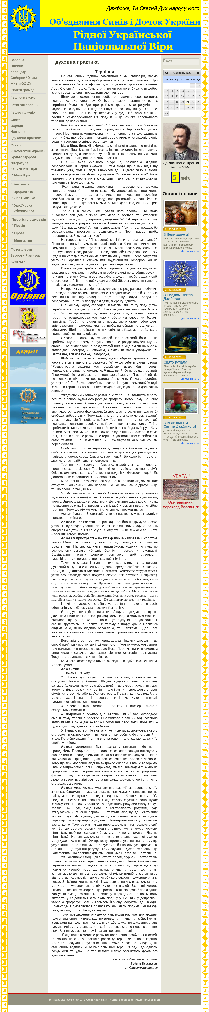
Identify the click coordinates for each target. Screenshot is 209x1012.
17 (166, 102)
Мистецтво (23, 240)
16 (198, 96)
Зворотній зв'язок (25, 255)
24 (166, 107)
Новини (17, 65)
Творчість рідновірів (29, 219)
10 (166, 96)
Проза (19, 233)
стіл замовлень (25, 104)
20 (182, 102)
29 (193, 107)
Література (19, 162)
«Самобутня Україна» (28, 151)
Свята (15, 119)
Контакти (18, 261)
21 (187, 102)
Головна (17, 59)
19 (177, 102)
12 (177, 96)
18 (171, 102)
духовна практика (27, 137)
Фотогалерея (21, 249)
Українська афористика (24, 208)
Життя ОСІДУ (21, 83)
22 (193, 102)
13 (182, 96)
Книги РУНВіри (24, 169)
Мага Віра (22, 175)
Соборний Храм (24, 77)
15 (193, 96)
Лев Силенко (24, 197)
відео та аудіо (23, 112)
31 (166, 112)
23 (198, 102)
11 (172, 96)
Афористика (22, 191)
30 (198, 107)
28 (187, 107)
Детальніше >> (190, 251)
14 (187, 96)
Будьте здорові (23, 157)
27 (182, 107)
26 (177, 107)
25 (171, 107)
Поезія (19, 225)
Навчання (18, 131)
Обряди (17, 125)
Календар (18, 71)
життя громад (23, 89)
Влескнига (21, 184)
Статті (16, 145)
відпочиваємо (24, 97)
